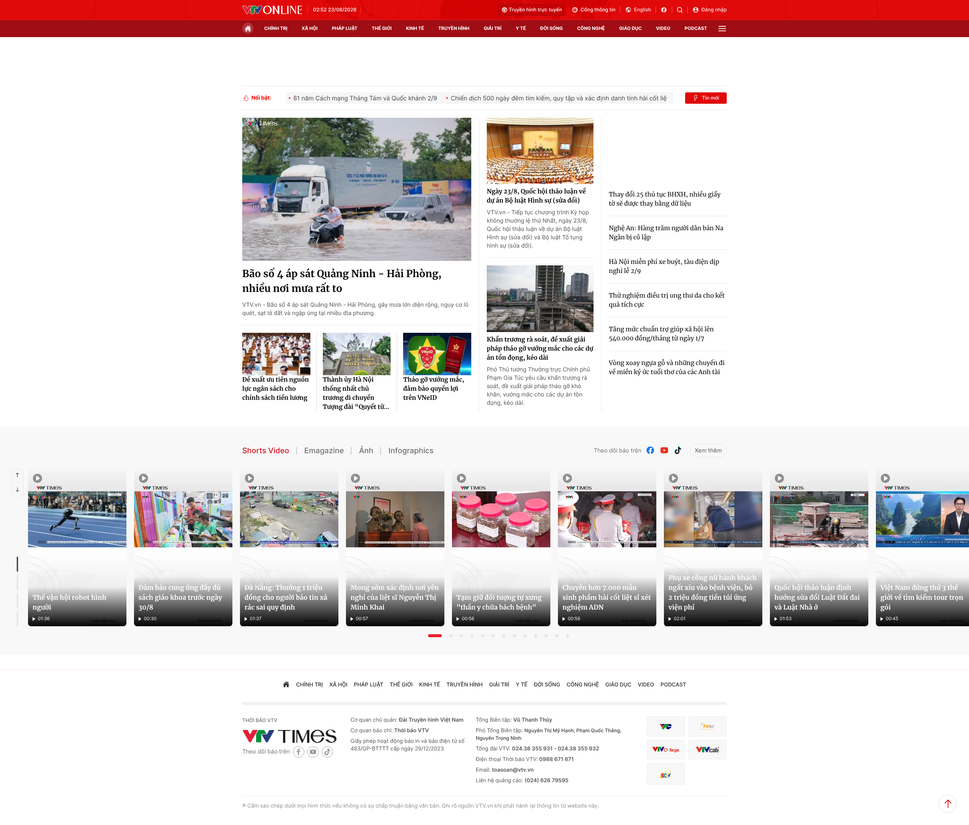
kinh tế (415, 28)
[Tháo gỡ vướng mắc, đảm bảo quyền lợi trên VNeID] (437, 354)
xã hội (310, 28)
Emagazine (324, 450)
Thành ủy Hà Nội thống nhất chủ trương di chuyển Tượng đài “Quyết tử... (356, 393)
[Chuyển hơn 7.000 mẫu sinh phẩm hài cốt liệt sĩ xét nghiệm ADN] (607, 547)
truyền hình (453, 28)
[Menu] (722, 28)
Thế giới (382, 28)
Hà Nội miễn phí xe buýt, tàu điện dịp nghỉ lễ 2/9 (664, 266)
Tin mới (710, 98)
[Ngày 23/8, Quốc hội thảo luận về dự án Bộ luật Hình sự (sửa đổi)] (540, 151)
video (663, 28)
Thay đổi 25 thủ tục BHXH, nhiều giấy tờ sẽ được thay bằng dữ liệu (665, 199)
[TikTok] (677, 450)
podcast (696, 28)
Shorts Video (265, 450)
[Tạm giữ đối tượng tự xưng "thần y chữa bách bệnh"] (501, 547)
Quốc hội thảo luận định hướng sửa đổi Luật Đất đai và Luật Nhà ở (817, 597)
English (642, 10)
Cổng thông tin (598, 10)
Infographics (410, 450)
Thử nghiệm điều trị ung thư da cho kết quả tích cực (667, 300)
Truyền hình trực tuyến (535, 10)
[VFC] (666, 726)
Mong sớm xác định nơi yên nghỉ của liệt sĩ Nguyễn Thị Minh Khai (395, 597)
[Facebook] (650, 450)
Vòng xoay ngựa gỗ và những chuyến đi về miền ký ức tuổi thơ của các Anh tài (667, 367)
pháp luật (345, 28)
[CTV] (666, 749)
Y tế (521, 28)
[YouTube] (664, 450)
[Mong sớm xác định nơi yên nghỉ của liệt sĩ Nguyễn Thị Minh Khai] (395, 547)
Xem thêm (708, 450)
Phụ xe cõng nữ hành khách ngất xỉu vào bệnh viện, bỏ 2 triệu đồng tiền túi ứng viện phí (712, 592)
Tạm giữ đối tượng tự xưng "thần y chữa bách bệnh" (499, 602)
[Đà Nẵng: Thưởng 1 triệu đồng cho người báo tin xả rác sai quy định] (289, 547)
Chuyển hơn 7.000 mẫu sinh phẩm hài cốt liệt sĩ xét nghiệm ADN (606, 597)
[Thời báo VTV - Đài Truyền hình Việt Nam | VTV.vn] (272, 10)
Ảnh (366, 450)
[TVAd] (707, 726)
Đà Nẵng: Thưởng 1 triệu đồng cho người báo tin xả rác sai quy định (286, 597)
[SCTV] (666, 773)
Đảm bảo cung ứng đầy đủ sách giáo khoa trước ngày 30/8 (180, 597)
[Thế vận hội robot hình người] (77, 547)
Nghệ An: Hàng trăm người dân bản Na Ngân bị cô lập (666, 233)
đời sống (551, 28)
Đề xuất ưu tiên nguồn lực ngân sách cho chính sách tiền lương (275, 389)
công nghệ (591, 28)
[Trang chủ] (248, 28)
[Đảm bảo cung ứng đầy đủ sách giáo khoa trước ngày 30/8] (183, 547)
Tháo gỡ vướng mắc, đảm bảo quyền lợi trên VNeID (433, 389)
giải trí (493, 28)
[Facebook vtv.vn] (666, 9)
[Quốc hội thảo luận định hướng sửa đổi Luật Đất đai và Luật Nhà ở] (819, 547)
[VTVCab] (707, 749)
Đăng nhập (714, 10)
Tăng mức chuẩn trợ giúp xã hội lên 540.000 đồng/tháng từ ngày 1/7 (661, 334)
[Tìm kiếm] (682, 9)
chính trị (275, 28)
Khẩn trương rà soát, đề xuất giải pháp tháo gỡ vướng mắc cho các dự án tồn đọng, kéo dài (540, 349)
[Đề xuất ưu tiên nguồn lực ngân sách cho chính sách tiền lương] (276, 354)
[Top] (948, 804)
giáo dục (630, 28)
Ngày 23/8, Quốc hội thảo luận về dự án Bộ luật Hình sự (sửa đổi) (536, 196)
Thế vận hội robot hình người (69, 602)
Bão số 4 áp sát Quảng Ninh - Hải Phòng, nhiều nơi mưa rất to (342, 281)
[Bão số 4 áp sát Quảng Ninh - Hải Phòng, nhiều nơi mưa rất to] (356, 189)
